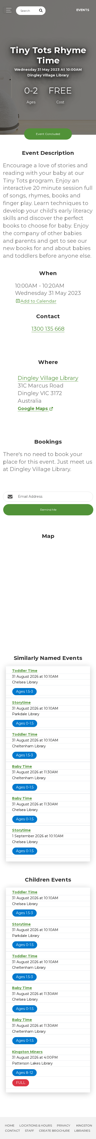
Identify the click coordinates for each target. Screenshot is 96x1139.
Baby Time (22, 766)
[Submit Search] (41, 10)
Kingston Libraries (83, 1128)
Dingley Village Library (48, 378)
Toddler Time (24, 670)
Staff (29, 1130)
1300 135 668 (48, 329)
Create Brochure (54, 1130)
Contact (12, 1130)
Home (10, 1125)
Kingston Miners (27, 1052)
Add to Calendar (38, 300)
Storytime (21, 702)
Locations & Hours (35, 1125)
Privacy (63, 1125)
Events (82, 10)
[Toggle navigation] (7, 10)
